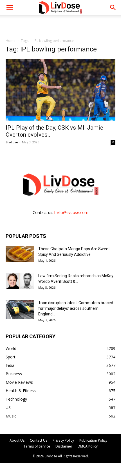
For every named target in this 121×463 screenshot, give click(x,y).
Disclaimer (63, 446)
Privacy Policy (63, 440)
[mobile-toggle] (10, 7)
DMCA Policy (88, 446)
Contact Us (38, 440)
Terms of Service (37, 446)
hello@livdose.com (71, 212)
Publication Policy (93, 440)
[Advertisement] (60, 25)
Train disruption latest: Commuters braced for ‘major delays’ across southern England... (75, 308)
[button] (113, 7)
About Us (17, 440)
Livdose (12, 142)
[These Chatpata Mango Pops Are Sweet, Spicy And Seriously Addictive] (20, 254)
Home (10, 40)
